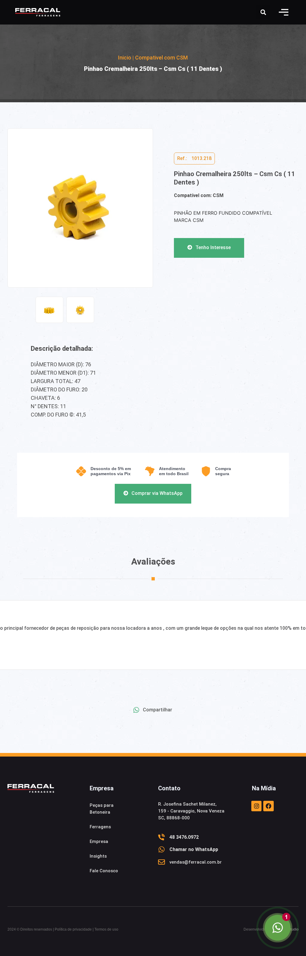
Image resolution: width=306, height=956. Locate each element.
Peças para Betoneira (102, 809)
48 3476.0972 (184, 837)
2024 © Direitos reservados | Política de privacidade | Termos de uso (62, 929)
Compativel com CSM (161, 57)
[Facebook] (268, 806)
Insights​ (98, 856)
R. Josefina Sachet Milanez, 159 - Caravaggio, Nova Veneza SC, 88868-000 (191, 811)
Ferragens (100, 827)
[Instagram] (256, 806)
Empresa (99, 841)
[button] (283, 12)
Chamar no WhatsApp (193, 849)
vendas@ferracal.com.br (195, 862)
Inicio (124, 57)
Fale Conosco (104, 870)
